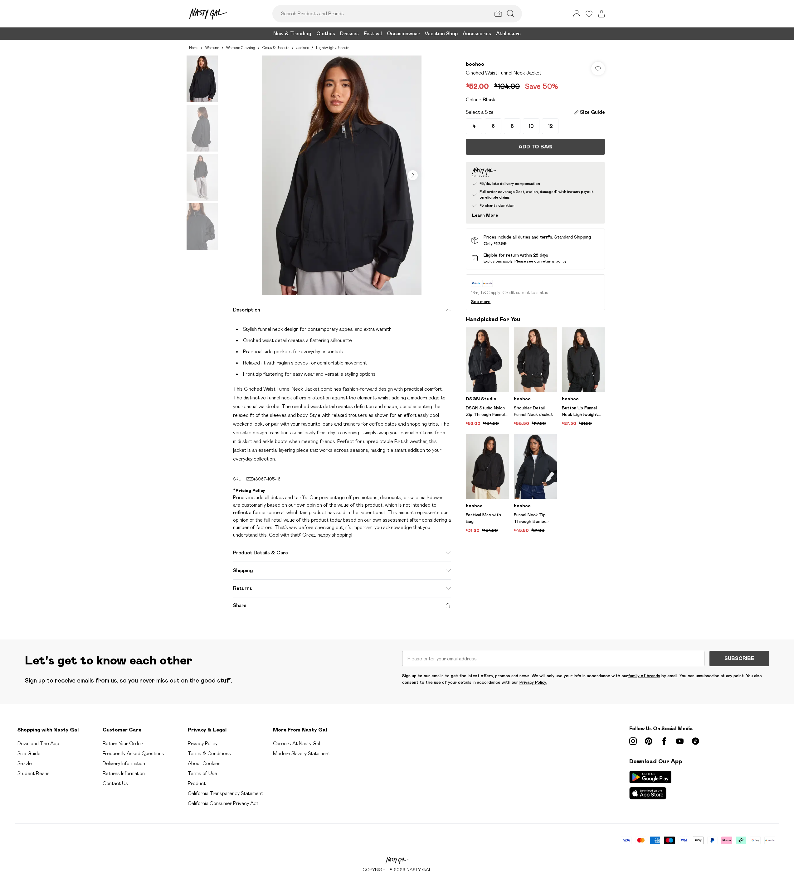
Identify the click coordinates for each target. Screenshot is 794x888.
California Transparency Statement (225, 793)
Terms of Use (202, 773)
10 (531, 126)
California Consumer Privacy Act (223, 803)
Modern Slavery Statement (301, 753)
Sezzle (24, 763)
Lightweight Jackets (332, 48)
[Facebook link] (664, 741)
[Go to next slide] (413, 175)
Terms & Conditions (209, 753)
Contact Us (115, 783)
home (193, 48)
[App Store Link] (650, 785)
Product (197, 783)
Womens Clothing (240, 48)
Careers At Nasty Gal (296, 743)
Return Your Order (123, 743)
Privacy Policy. (533, 682)
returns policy (554, 261)
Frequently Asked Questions (133, 753)
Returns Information (124, 773)
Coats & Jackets (275, 48)
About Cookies (204, 763)
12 (550, 126)
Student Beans (33, 773)
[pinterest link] (648, 741)
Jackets (302, 48)
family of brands (644, 675)
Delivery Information (124, 763)
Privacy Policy (202, 743)
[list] (341, 175)
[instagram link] (633, 741)
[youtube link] (680, 741)
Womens (212, 48)
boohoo (475, 64)
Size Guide (29, 753)
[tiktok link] (695, 741)
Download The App (38, 743)
